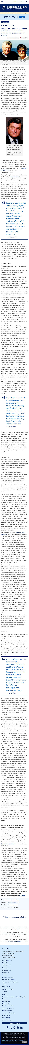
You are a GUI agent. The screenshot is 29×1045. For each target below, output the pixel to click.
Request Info (21, 1)
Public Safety (6, 1015)
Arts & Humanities (13, 904)
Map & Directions (7, 960)
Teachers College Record (8, 844)
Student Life (5, 972)
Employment (6, 986)
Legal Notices (6, 1001)
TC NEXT (4, 984)
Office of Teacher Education (10, 982)
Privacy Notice (6, 1020)
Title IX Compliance (8, 1008)
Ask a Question (6, 965)
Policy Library (6, 1003)
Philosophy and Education (13, 902)
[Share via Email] (26, 38)
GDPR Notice (6, 1017)
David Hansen (14, 177)
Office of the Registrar (8, 979)
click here (22, 895)
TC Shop (4, 991)
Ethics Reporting (7, 1010)
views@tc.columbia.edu (14, 941)
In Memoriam (8, 899)
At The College (15, 899)
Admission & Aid (7, 970)
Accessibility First (7, 989)
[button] (2, 2)
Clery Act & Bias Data (8, 1013)
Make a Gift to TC (15, 1023)
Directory (5, 962)
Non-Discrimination (8, 1006)
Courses (4, 975)
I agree (24, 1042)
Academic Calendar (8, 977)
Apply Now (14, 1)
